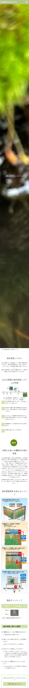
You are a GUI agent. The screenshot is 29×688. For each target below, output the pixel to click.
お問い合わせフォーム (14, 684)
